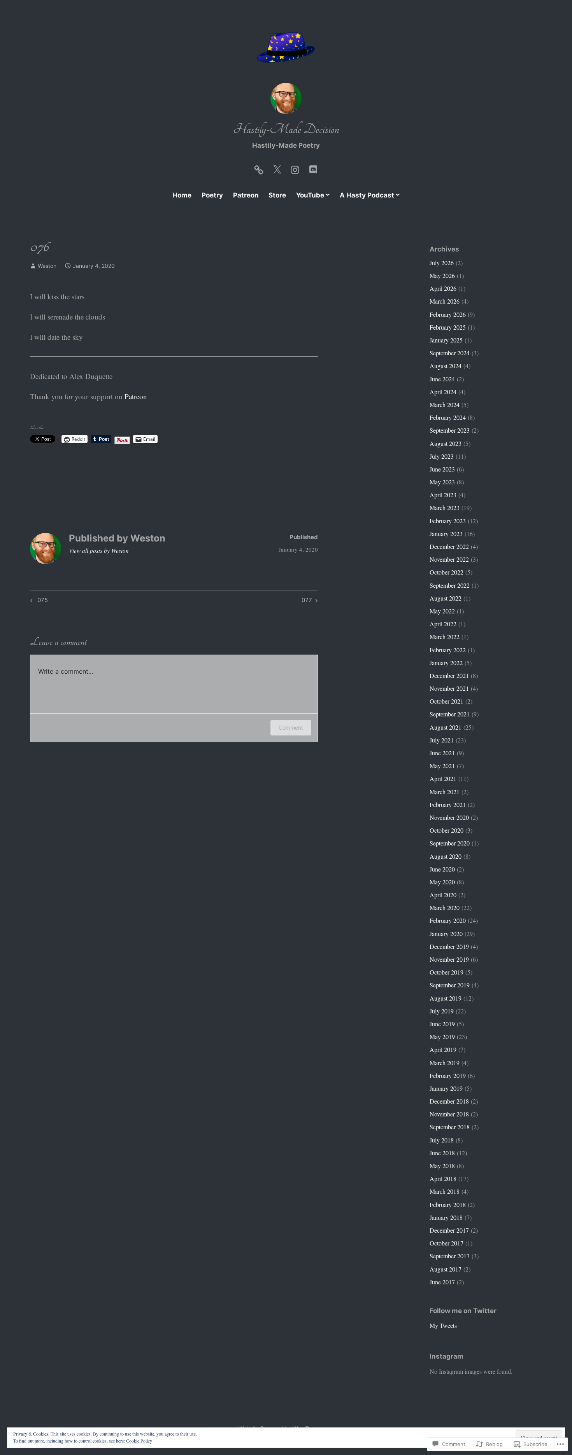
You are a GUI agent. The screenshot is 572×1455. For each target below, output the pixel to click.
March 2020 (445, 907)
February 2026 (448, 314)
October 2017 (446, 1243)
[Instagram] (295, 167)
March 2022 (445, 636)
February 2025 (448, 327)
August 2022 (445, 598)
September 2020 (450, 843)
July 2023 (442, 456)
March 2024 (445, 404)
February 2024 (448, 417)
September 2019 (450, 985)
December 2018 (449, 1101)
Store (277, 195)
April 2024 (443, 392)
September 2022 (450, 585)
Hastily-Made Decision (286, 129)
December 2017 (449, 1230)
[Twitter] (277, 167)
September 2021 (450, 714)
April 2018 (443, 1178)
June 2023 (442, 469)
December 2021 (449, 675)
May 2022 (442, 611)
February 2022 (448, 650)
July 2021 (442, 740)
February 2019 (448, 1075)
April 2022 (443, 624)
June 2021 (442, 753)
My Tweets (443, 1325)
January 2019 (446, 1088)
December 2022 (449, 546)
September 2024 (450, 353)
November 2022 (449, 559)
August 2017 (445, 1269)
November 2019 (449, 959)
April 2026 (443, 288)
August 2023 (445, 443)
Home (181, 195)
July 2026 (442, 263)
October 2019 (446, 972)
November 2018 (449, 1114)
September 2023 (450, 430)
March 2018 (445, 1191)
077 (307, 601)
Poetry (212, 195)
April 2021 (443, 778)
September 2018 (450, 1127)
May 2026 (442, 275)
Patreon (246, 195)
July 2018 (442, 1140)
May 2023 (442, 482)
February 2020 (448, 920)
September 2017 (450, 1256)
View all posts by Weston (99, 550)
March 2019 (445, 1062)
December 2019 (449, 946)
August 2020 (445, 856)
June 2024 (442, 379)
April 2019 (443, 1049)
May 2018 (442, 1166)
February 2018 (448, 1204)
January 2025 (446, 340)
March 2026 (445, 301)
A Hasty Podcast (367, 195)
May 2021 (442, 766)
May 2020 (442, 882)
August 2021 (445, 727)
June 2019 (442, 1024)
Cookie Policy (139, 1441)
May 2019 (442, 1036)
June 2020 (442, 869)
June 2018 (442, 1153)
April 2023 (443, 495)
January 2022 (446, 663)
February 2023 (448, 521)
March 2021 (445, 792)
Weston (47, 265)
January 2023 (446, 533)
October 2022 (446, 572)
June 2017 (442, 1282)
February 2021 (448, 804)
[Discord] (313, 167)
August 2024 (445, 366)
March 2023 (445, 507)
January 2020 (446, 933)
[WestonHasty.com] (258, 167)
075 (37, 601)
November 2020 (449, 817)
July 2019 (442, 1011)
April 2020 (443, 895)
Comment (291, 727)
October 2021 (446, 701)
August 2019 (445, 998)
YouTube (310, 195)
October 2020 (446, 830)
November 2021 (449, 688)
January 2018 (446, 1217)
